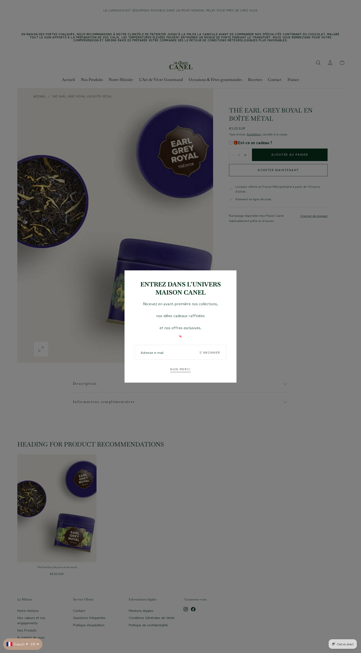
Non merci (180, 369)
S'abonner (210, 352)
